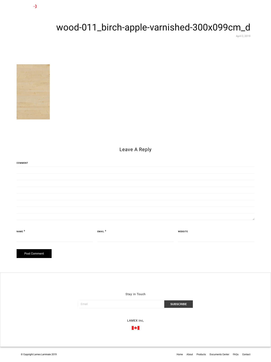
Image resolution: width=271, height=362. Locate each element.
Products (82, 7)
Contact (138, 7)
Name (20, 231)
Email (100, 231)
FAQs (125, 7)
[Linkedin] (142, 315)
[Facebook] (129, 315)
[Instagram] (135, 315)
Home (55, 7)
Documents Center (106, 7)
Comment (22, 163)
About (67, 7)
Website (183, 231)
